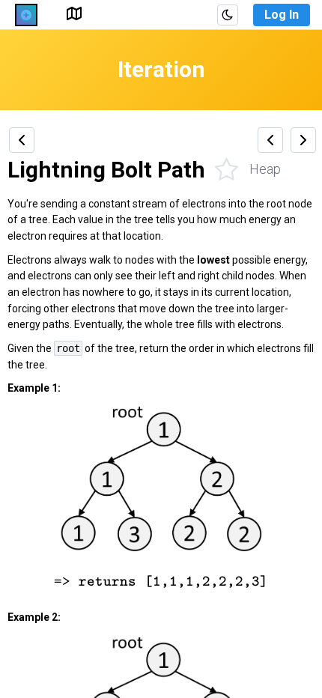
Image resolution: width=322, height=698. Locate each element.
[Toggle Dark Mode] (227, 14)
